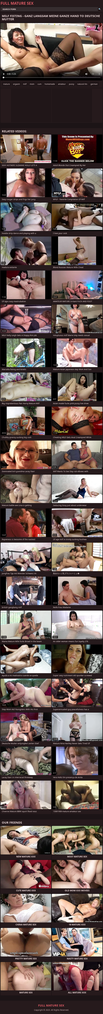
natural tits (82, 84)
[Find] (100, 9)
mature (6, 84)
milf (25, 84)
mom (32, 84)
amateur (62, 84)
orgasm (16, 84)
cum (39, 84)
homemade (50, 84)
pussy (71, 84)
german (94, 84)
